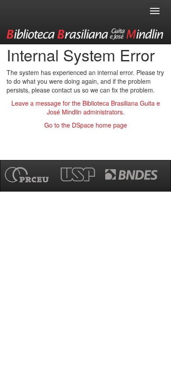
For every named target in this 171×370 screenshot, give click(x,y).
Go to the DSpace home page (85, 125)
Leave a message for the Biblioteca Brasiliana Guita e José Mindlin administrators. (85, 107)
